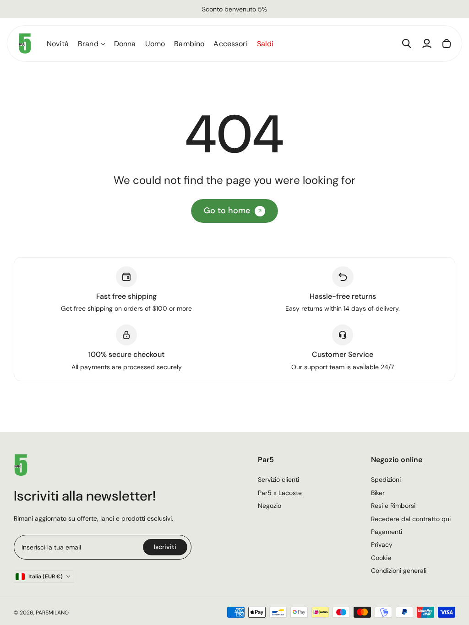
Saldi (265, 43)
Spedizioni (386, 479)
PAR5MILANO (52, 612)
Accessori (230, 43)
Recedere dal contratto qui (411, 519)
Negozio (269, 505)
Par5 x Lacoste (280, 493)
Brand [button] (88, 43)
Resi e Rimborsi (393, 505)
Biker (378, 493)
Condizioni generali (398, 570)
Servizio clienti (278, 479)
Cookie (381, 558)
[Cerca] (406, 43)
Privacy (382, 544)
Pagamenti (386, 532)
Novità (58, 43)
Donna (125, 43)
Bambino (189, 43)
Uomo (155, 43)
